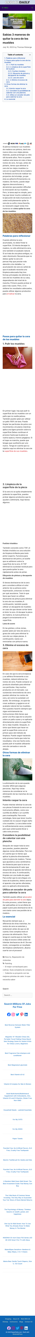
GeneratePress (17, 1334)
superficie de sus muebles (16, 451)
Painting (8, 963)
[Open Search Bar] (32, 8)
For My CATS (17, 1119)
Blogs (21, 1322)
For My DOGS (17, 1129)
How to (8, 957)
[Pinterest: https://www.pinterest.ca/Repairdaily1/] (22, 1014)
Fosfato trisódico (18, 71)
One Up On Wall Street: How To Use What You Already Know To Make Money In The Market (17, 1226)
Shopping (8, 1319)
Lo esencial (10, 99)
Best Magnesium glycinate (17, 1065)
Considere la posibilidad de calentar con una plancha (18, 92)
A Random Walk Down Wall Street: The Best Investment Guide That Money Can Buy (17, 1183)
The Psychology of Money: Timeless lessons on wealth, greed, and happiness (17, 1212)
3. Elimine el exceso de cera (16, 81)
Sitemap (5, 1322)
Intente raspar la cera (17, 88)
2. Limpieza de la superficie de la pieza (18, 68)
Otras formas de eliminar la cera (15, 85)
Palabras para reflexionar (15, 58)
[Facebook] (9, 1014)
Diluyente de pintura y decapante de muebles (19, 74)
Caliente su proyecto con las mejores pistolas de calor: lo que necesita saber (16, 976)
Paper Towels (18, 1138)
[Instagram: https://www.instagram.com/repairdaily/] (13, 1014)
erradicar (11, 294)
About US (16, 1319)
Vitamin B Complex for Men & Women (17, 1084)
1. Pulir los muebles (16, 65)
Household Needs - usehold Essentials (18, 1110)
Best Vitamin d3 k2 (17, 1074)
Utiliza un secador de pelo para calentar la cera (18, 96)
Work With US (25, 1319)
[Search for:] (17, 995)
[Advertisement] (17, 122)
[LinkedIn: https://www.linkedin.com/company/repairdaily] (26, 1014)
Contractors (14, 1322)
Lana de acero (18, 78)
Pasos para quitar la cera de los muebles (17, 61)
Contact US (28, 1322)
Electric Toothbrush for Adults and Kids (17, 1160)
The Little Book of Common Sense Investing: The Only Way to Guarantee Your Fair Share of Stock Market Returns (17, 1198)
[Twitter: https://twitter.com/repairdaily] (17, 1014)
